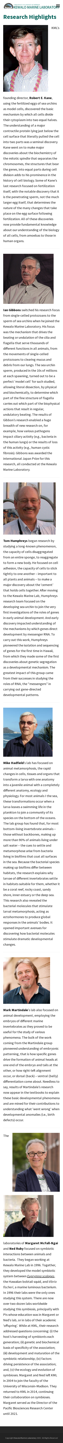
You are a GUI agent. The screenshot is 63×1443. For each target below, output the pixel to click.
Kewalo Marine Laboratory (25, 1438)
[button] (58, 6)
